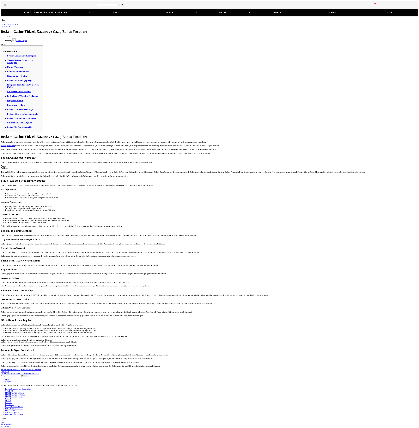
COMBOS (116, 12)
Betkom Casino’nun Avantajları (21, 56)
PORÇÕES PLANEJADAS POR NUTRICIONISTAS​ (45, 12)
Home (3, 24)
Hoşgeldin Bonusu (15, 100)
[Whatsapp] (332, 4)
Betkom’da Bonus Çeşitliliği (19, 80)
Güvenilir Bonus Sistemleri (19, 92)
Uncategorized (12, 24)
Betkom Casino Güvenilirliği (20, 109)
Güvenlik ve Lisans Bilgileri (19, 123)
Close (3, 420)
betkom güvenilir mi (8, 146)
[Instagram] (318, 4)
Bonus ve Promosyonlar (18, 71)
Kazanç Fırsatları (15, 67)
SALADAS (169, 12)
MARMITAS (277, 12)
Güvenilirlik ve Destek (17, 76)
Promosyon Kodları (16, 105)
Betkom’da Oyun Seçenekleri (20, 127)
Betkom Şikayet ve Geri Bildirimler (23, 114)
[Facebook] (311, 4)
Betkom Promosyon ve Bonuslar (21, 118)
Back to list (5, 372)
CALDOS (223, 12)
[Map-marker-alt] (325, 4)
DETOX (389, 12)
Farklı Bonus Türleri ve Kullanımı (22, 96)
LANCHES (333, 12)
